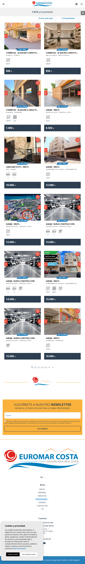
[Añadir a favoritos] (38, 26)
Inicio (42, 489)
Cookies (47, 560)
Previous (6, 36)
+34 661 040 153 (48, 526)
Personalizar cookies (29, 554)
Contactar (42, 506)
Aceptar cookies (13, 554)
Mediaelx (76, 560)
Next (39, 36)
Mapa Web (56, 560)
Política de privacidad (73, 421)
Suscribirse (42, 429)
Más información (19, 548)
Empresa (42, 492)
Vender (42, 502)
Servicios (42, 496)
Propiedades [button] (41, 499)
